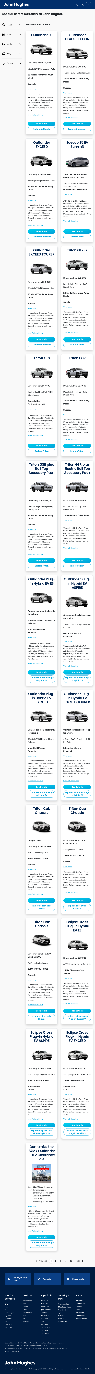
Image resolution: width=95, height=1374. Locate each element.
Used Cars (44, 1304)
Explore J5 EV (77, 236)
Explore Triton (77, 344)
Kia (6, 1310)
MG (6, 1322)
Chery (7, 1304)
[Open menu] (88, 4)
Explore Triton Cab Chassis (41, 907)
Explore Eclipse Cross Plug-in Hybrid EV (77, 1017)
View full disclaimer (35, 115)
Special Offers (45, 1309)
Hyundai (8, 1316)
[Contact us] (82, 4)
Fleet (42, 1321)
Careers (79, 1307)
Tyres (60, 1313)
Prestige (26, 1321)
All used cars (27, 1301)
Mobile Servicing (64, 1307)
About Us (79, 1301)
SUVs (25, 1309)
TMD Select (44, 1330)
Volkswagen (9, 1313)
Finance (43, 1312)
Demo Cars (44, 1307)
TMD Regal (44, 1333)
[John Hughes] (16, 4)
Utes (24, 1304)
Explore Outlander (42, 129)
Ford (6, 1307)
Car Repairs (62, 1310)
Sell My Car (44, 1315)
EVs (24, 1318)
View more (32, 89)
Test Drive (44, 1318)
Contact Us (80, 1304)
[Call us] (76, 4)
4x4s (24, 1315)
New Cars (44, 1301)
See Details (41, 123)
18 (71, 1261)
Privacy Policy (81, 1318)
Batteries (61, 1316)
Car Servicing (63, 1304)
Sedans (25, 1307)
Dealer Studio (85, 1369)
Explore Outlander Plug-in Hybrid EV (41, 679)
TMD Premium (46, 1327)
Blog (78, 1309)
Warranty (44, 1324)
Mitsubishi (9, 1319)
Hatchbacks (27, 1312)
